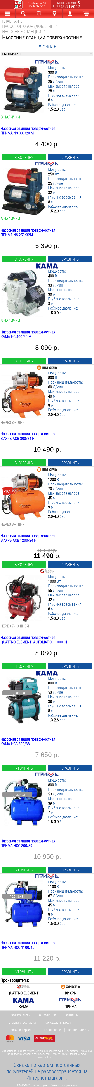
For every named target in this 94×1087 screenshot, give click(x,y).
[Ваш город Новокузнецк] (54, 13)
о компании (47, 1015)
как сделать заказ (58, 1022)
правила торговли (22, 1030)
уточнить (24, 768)
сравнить (70, 157)
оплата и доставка (22, 1022)
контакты (71, 1015)
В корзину (24, 157)
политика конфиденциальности (66, 1030)
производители (19, 1015)
